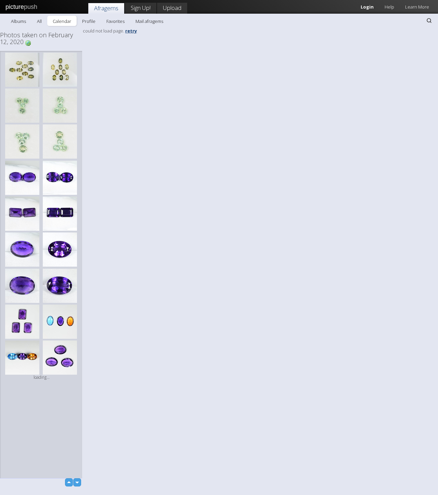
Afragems (106, 8)
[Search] (429, 20)
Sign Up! (141, 8)
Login (367, 7)
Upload (172, 8)
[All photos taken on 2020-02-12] (28, 42)
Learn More (417, 7)
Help (389, 7)
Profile (88, 21)
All (39, 21)
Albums (18, 21)
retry (131, 31)
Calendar (62, 21)
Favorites (115, 21)
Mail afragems (149, 21)
